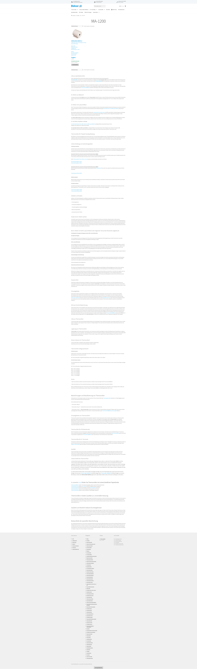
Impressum (74, 547)
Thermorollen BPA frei (90, 613)
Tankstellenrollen (89, 644)
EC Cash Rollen (89, 552)
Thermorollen (73, 9)
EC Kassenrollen (89, 547)
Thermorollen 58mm (75, 487)
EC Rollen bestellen (89, 617)
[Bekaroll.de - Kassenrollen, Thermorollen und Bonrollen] (81, 6)
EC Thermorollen (89, 554)
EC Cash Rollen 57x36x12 (90, 568)
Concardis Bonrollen (90, 577)
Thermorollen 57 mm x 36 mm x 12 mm (80, 159)
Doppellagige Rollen (90, 647)
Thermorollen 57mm (75, 486)
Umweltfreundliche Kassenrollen (92, 556)
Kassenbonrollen (89, 610)
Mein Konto (114, 9)
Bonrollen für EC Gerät (90, 595)
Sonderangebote (89, 612)
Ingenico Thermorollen (75, 444)
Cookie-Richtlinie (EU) (75, 549)
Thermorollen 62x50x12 (85, 473)
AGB (73, 538)
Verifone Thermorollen (90, 571)
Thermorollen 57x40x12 (90, 593)
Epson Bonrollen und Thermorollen (92, 630)
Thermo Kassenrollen (90, 598)
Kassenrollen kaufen (90, 578)
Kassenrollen (100, 9)
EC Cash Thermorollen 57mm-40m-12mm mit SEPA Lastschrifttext (83, 124)
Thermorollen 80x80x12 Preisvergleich (90, 627)
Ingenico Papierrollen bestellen (91, 561)
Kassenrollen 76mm (90, 582)
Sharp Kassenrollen (90, 545)
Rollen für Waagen (88, 12)
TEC (80, 15)
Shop (80, 482)
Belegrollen (88, 588)
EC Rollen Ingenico (89, 624)
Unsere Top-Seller (89, 656)
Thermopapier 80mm (90, 559)
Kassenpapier (89, 549)
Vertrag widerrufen (98, 667)
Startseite (74, 15)
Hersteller (77, 15)
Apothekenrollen (74, 12)
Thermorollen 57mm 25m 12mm (99, 112)
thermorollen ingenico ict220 (76, 161)
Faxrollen (88, 651)
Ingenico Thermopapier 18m (91, 544)
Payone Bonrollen (89, 597)
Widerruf (73, 544)
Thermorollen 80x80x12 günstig (91, 619)
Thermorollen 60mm (75, 488)
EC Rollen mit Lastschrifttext (91, 632)
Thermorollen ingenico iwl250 (76, 189)
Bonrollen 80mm (89, 566)
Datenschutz (74, 542)
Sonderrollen (95, 12)
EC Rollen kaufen (89, 608)
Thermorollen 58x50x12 (106, 473)
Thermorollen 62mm (75, 490)
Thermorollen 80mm (75, 484)
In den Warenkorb (75, 64)
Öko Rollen (81, 12)
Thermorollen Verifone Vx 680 (76, 191)
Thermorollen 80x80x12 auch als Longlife (109, 410)
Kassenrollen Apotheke (90, 563)
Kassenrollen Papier (90, 600)
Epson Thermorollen (115, 433)
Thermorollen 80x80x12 (83, 9)
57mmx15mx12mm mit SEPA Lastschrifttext (111, 108)
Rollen (87, 538)
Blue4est (88, 551)
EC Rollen (84, 486)
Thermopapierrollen (107, 398)
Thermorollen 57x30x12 (90, 580)
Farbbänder (88, 649)
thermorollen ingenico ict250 (76, 162)
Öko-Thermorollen (89, 622)
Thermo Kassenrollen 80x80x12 (91, 602)
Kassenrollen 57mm (90, 615)
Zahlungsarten (74, 540)
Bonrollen (108, 9)
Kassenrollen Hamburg (90, 575)
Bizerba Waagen (92, 487)
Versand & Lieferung (75, 545)
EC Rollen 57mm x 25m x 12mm (91, 590)
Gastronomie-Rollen (90, 642)
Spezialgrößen (89, 653)
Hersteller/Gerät (121, 9)
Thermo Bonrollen (89, 620)
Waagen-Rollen (89, 646)
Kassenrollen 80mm (90, 570)
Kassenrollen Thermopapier (91, 606)
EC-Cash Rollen (93, 9)
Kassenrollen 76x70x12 (75, 297)
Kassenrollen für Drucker (90, 586)
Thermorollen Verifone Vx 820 (76, 173)
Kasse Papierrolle (89, 542)
